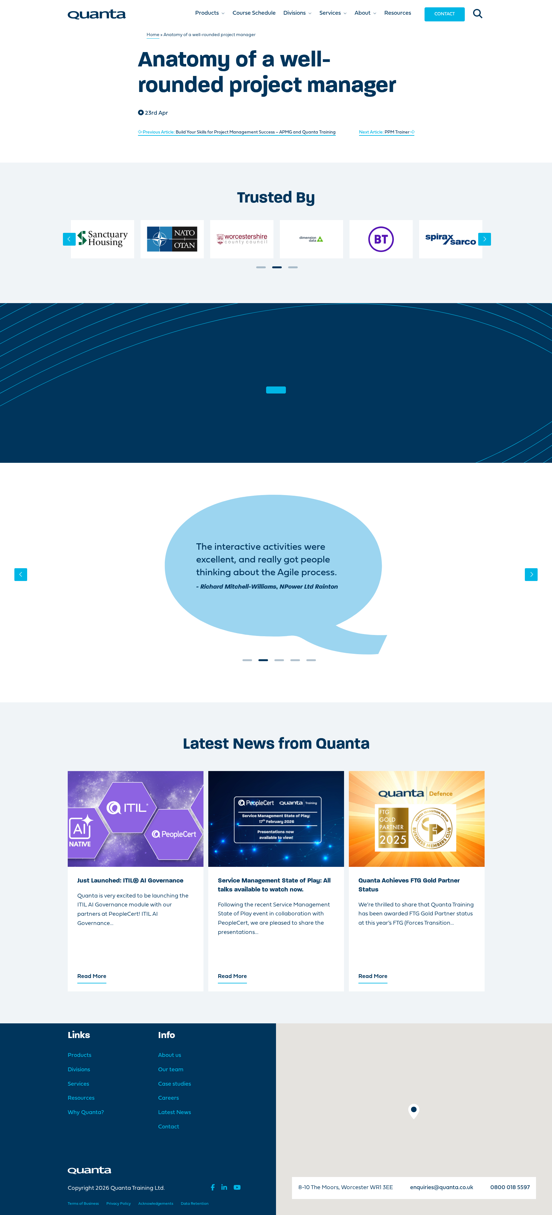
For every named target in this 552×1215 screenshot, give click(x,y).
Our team (170, 1070)
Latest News (174, 1113)
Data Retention (195, 1204)
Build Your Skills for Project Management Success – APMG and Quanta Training (239, 132)
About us (169, 1055)
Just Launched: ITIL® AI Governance (130, 881)
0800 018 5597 (510, 1188)
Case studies (174, 1084)
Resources (81, 1098)
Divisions (79, 1070)
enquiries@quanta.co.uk (441, 1188)
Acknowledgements (155, 1204)
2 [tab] (277, 269)
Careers (168, 1098)
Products (79, 1055)
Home (153, 35)
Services (78, 1084)
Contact (444, 14)
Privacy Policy (118, 1204)
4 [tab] (295, 662)
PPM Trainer (384, 132)
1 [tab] (261, 269)
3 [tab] (293, 269)
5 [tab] (311, 662)
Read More (91, 977)
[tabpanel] (102, 239)
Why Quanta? (86, 1113)
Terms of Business (83, 1204)
